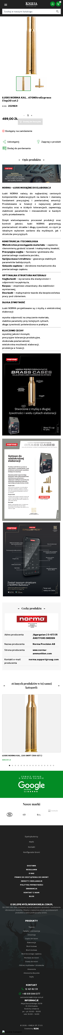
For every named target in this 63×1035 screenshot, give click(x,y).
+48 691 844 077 (31, 993)
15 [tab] (50, 765)
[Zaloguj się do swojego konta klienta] (52, 3)
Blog (31, 896)
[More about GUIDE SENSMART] (24, 814)
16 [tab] (53, 765)
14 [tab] (47, 765)
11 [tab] (38, 765)
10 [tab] (35, 765)
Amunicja (32, 935)
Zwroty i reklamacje (31, 881)
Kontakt (31, 847)
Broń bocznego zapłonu (31, 954)
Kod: (5, 106)
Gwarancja (31, 888)
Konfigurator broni (31, 852)
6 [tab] (24, 765)
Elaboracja (31, 942)
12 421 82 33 (31, 989)
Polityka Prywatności (31, 885)
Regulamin (31, 869)
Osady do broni (31, 961)
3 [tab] (15, 765)
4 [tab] (18, 765)
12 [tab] (41, 765)
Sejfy (31, 976)
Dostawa (31, 865)
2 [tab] (33, 70)
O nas (31, 873)
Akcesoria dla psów (32, 973)
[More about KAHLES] (39, 811)
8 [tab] (30, 765)
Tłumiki (31, 927)
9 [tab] (33, 765)
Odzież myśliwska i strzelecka (31, 965)
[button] (16, 148)
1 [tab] (30, 70)
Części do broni (31, 938)
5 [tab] (21, 765)
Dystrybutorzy (31, 836)
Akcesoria (31, 969)
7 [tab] (27, 765)
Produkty (31, 920)
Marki (31, 841)
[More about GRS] (9, 814)
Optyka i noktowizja (31, 931)
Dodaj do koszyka (32, 121)
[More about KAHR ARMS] (53, 814)
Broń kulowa (32, 946)
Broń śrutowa (31, 950)
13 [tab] (44, 765)
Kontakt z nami (31, 892)
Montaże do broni (31, 957)
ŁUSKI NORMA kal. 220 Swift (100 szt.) (22, 755)
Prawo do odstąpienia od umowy (31, 877)
